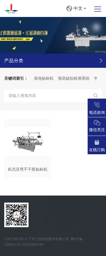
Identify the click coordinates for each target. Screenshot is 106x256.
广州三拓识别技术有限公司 (48, 239)
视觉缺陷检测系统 (72, 78)
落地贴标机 (42, 78)
